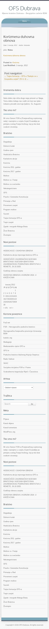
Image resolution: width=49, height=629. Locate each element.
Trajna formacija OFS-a (12, 218)
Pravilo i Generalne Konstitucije (15, 197)
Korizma (16, 63)
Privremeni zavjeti (10, 205)
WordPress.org (9, 432)
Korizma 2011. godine (11, 167)
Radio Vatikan (8, 359)
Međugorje (7, 342)
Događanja (7, 142)
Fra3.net (6, 323)
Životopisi (7, 235)
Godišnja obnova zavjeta (13, 271)
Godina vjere (8, 150)
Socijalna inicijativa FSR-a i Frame (17, 367)
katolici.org (7, 338)
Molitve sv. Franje (10, 180)
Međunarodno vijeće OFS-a (14, 346)
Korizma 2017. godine (12, 171)
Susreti (6, 214)
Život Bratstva (9, 231)
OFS (5, 193)
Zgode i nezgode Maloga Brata (15, 227)
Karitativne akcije (10, 159)
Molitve (6, 176)
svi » (11, 308)
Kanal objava (8, 423)
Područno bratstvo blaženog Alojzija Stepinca (21, 355)
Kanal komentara (10, 428)
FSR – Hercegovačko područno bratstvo (19, 327)
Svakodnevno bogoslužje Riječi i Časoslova (20, 372)
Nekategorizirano (10, 188)
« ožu (5, 308)
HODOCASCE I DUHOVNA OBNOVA (18, 251)
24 (6, 302)
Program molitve (9, 210)
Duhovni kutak (9, 146)
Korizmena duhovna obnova (14, 56)
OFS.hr (6, 350)
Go (32, 404)
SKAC (5, 363)
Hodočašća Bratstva (11, 154)
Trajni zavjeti (8, 222)
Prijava (6, 419)
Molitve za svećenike (11, 184)
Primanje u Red (9, 201)
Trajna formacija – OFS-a (15, 76)
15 (16, 296)
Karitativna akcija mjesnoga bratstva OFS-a (20, 255)
